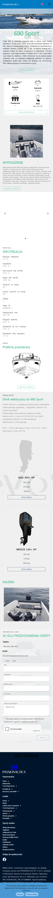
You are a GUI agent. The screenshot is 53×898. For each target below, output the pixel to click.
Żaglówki (6, 830)
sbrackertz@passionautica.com (15, 656)
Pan (14, 661)
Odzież (5, 847)
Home (5, 781)
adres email (8, 684)
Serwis (5, 813)
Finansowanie (7, 811)
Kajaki (5, 840)
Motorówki (6, 783)
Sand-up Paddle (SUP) (10, 837)
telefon (7, 694)
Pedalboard (7, 842)
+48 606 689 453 (10, 646)
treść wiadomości (11, 703)
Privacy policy (31, 894)
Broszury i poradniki (10, 791)
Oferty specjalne (8, 816)
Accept (20, 894)
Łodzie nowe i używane (11, 805)
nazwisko (7, 674)
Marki (5, 803)
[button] (23, 213)
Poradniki (6, 818)
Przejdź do (6, 789)
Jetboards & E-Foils (9, 832)
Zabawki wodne (8, 845)
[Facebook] (4, 859)
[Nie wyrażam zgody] (50, 890)
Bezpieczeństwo (8, 849)
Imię (5, 665)
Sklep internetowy (9, 827)
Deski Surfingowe (9, 835)
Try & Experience (9, 786)
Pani (7, 661)
